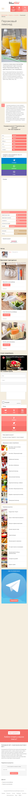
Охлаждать (12, 226)
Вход (16, 795)
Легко (18, 220)
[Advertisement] (14, 90)
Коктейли (17, 230)
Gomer (16, 233)
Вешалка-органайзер (9, 282)
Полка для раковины (9, 342)
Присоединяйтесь (14, 733)
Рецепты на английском (7, 782)
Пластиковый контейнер (10, 312)
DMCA (20, 795)
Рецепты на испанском (7, 784)
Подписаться (14, 600)
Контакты (24, 793)
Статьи (13, 793)
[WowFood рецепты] (14, 2)
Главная (3, 793)
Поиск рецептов (10, 795)
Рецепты (8, 793)
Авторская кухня (6, 212)
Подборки (18, 793)
